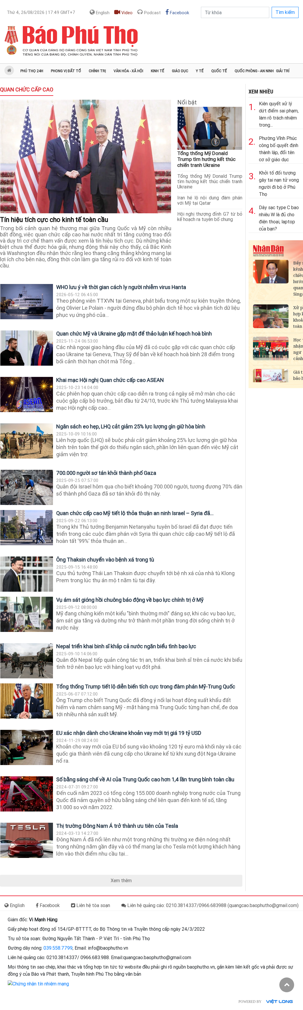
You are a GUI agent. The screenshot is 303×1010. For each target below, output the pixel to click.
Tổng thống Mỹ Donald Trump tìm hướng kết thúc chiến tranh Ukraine (206, 159)
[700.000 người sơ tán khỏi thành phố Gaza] (26, 487)
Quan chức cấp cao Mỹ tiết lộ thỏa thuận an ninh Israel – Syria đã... (135, 513)
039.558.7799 (57, 948)
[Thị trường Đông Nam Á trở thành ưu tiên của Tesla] (26, 840)
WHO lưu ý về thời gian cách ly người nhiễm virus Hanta (121, 287)
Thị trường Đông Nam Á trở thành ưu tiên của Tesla (117, 826)
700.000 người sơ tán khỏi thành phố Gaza (106, 473)
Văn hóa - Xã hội (128, 71)
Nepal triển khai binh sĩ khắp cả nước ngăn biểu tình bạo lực (126, 646)
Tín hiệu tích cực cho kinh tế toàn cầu (55, 219)
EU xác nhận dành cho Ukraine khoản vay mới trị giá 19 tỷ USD (128, 733)
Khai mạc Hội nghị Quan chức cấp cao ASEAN (110, 380)
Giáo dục (180, 71)
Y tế (200, 71)
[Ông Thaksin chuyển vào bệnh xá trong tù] (26, 574)
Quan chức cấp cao (26, 89)
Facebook (179, 12)
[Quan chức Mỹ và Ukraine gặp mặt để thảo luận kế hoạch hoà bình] (26, 348)
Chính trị (97, 71)
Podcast (152, 12)
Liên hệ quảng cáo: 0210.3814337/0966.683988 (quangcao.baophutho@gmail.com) (212, 905)
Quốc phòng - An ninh (254, 71)
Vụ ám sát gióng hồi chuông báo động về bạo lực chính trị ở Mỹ (130, 600)
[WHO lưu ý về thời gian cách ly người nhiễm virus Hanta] (26, 302)
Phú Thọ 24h (31, 71)
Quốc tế (219, 71)
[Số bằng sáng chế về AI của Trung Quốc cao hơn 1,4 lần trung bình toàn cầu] (26, 794)
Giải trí (282, 71)
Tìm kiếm (285, 12)
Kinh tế (157, 71)
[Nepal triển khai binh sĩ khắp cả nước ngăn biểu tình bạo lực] (26, 661)
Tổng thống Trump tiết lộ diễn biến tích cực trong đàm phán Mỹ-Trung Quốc (145, 686)
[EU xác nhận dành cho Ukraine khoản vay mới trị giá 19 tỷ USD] (26, 747)
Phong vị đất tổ (66, 71)
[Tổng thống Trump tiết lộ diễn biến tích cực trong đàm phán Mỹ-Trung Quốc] (26, 701)
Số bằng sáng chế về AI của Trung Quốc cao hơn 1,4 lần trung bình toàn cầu (145, 779)
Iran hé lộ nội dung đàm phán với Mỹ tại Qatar (209, 200)
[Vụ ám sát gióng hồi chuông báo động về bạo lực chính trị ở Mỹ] (26, 614)
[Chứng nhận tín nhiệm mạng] (38, 983)
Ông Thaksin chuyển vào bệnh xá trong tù (105, 559)
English (102, 12)
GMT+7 (41, 12)
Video (126, 12)
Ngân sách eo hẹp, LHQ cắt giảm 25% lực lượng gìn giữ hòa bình (130, 426)
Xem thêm (121, 880)
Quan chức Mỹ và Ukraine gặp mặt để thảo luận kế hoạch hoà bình (134, 333)
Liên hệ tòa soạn (92, 905)
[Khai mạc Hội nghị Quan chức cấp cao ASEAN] (26, 394)
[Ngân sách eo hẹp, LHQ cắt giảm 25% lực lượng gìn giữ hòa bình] (26, 441)
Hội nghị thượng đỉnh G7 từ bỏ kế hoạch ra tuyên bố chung (209, 216)
